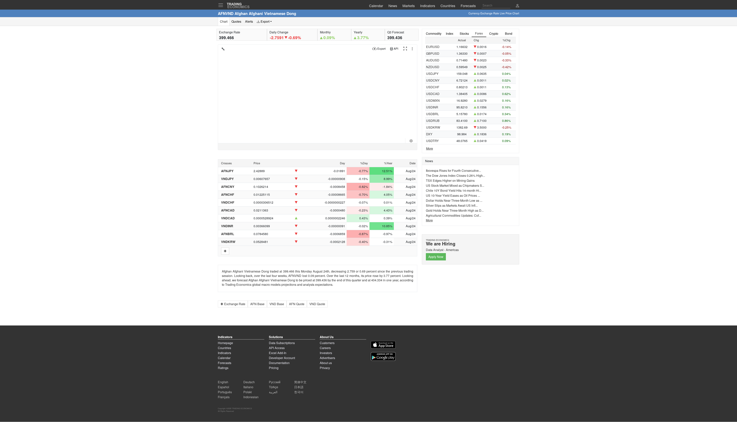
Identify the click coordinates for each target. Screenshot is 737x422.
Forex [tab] (479, 33)
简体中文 (300, 382)
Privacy (325, 368)
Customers (327, 343)
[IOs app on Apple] (383, 345)
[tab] (264, 21)
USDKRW (433, 127)
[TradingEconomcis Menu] (222, 5)
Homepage (225, 343)
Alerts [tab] (249, 21)
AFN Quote (296, 304)
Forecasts (224, 363)
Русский (274, 382)
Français (224, 397)
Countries (224, 348)
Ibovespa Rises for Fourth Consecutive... (453, 170)
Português (225, 392)
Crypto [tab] (493, 33)
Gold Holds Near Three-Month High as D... (455, 210)
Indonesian (251, 397)
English (223, 382)
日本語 (298, 387)
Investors (326, 353)
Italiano (248, 387)
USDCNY (433, 80)
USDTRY (432, 141)
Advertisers (327, 358)
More (429, 148)
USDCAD (433, 94)
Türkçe (273, 387)
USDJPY (432, 73)
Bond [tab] (508, 33)
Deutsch (249, 382)
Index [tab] (449, 33)
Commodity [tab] (433, 33)
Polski (247, 392)
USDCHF (432, 87)
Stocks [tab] (464, 33)
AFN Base (257, 304)
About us (326, 363)
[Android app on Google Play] (383, 357)
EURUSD (433, 47)
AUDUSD (432, 60)
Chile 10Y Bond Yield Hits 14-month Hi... (453, 190)
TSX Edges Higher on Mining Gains (450, 180)
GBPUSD (432, 53)
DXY (429, 134)
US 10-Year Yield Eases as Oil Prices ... (453, 195)
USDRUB (433, 120)
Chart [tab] (223, 21)
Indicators (224, 353)
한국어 (298, 392)
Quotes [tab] (236, 21)
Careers (325, 348)
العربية (273, 392)
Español (223, 387)
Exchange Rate (234, 304)
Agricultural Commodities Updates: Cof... (453, 215)
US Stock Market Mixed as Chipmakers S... (455, 185)
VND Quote (317, 304)
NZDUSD (432, 67)
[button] (517, 6)
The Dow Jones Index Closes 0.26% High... (455, 175)
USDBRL (432, 114)
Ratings (223, 368)
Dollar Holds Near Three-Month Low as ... (454, 200)
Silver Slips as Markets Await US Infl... (452, 205)
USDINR (432, 107)
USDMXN (433, 100)
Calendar (224, 358)
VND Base (276, 304)
